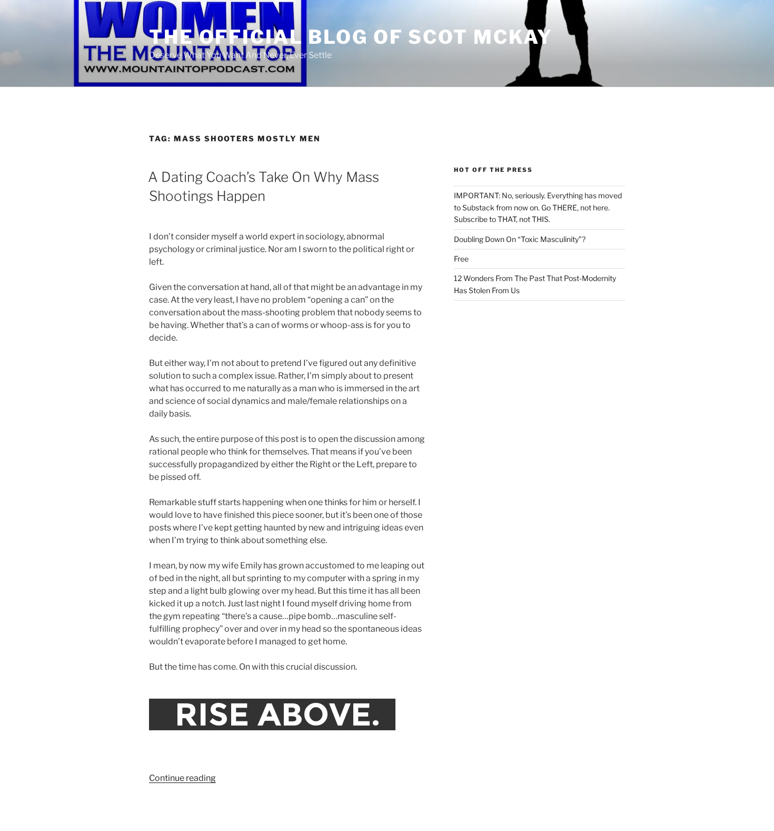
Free (461, 258)
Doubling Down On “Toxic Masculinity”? (520, 239)
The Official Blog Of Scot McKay (351, 37)
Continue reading (182, 778)
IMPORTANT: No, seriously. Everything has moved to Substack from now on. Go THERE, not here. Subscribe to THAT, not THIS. (538, 207)
